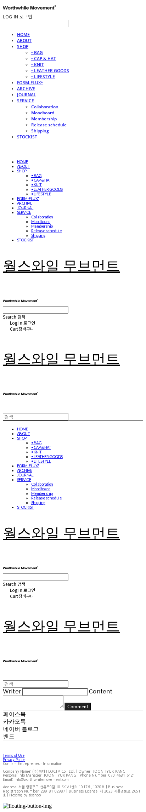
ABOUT (24, 41)
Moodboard (42, 113)
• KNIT (37, 65)
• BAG (37, 53)
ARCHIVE (26, 89)
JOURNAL (26, 95)
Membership (44, 119)
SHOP (22, 47)
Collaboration (44, 107)
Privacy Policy (14, 759)
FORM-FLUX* (30, 83)
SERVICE (25, 101)
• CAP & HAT (43, 59)
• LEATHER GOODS (50, 71)
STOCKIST (27, 137)
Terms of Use (13, 755)
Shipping (40, 131)
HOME (23, 35)
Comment (77, 706)
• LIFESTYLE (43, 77)
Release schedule (49, 125)
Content (100, 691)
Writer (12, 691)
